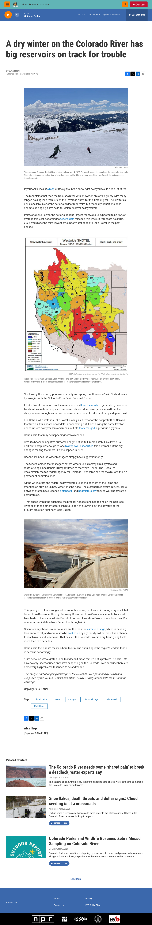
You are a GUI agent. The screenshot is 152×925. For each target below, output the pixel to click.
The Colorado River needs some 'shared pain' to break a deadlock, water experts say (96, 769)
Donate (140, 4)
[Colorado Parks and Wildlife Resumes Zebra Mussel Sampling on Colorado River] (26, 847)
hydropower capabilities (79, 446)
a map (50, 189)
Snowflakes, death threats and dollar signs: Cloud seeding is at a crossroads (93, 801)
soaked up (74, 633)
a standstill (66, 490)
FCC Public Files (93, 905)
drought (72, 699)
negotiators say (87, 490)
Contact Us (59, 905)
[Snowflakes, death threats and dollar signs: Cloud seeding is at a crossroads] (26, 807)
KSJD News (39, 706)
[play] (8, 15)
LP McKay (53, 849)
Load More (76, 879)
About (57, 899)
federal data (67, 218)
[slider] (21, 14)
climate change (96, 629)
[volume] (17, 15)
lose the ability (89, 405)
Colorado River (41, 699)
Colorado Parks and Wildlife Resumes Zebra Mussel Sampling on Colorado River (95, 841)
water (58, 699)
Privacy (89, 899)
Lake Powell (112, 699)
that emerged (87, 428)
